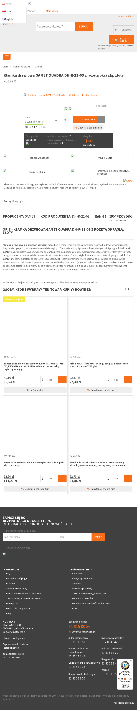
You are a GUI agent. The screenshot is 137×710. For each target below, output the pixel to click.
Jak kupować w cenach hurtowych (24, 598)
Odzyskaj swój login (16, 578)
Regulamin (77, 573)
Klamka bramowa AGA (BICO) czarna (25, 363)
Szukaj (84, 26)
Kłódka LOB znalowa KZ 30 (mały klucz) (27, 462)
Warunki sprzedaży (82, 588)
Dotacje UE (12, 603)
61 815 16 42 (110, 663)
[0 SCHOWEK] (122, 33)
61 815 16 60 (110, 653)
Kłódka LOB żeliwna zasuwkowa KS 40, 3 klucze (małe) (101, 363)
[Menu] (131, 661)
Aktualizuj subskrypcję (18, 547)
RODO (75, 608)
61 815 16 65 (76, 667)
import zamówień (126, 16)
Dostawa (76, 583)
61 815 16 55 (76, 678)
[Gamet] (128, 180)
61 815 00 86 (79, 626)
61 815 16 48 (76, 656)
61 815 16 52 (76, 642)
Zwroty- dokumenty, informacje (89, 593)
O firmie (10, 583)
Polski (8, 3)
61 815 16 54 (110, 674)
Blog (8, 613)
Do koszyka (87, 119)
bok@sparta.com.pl (84, 631)
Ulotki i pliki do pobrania (19, 608)
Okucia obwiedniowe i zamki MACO (24, 593)
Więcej (93, 187)
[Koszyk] (64, 379)
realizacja (119, 702)
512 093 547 (109, 642)
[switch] (125, 686)
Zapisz (98, 536)
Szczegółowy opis (13, 201)
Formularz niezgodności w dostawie (91, 603)
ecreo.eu (129, 702)
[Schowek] (101, 119)
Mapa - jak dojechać (14, 638)
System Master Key (16, 588)
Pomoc (31, 10)
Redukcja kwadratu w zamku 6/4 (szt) (92, 462)
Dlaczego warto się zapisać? (21, 530)
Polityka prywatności (83, 578)
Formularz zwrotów (82, 598)
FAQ (8, 573)
